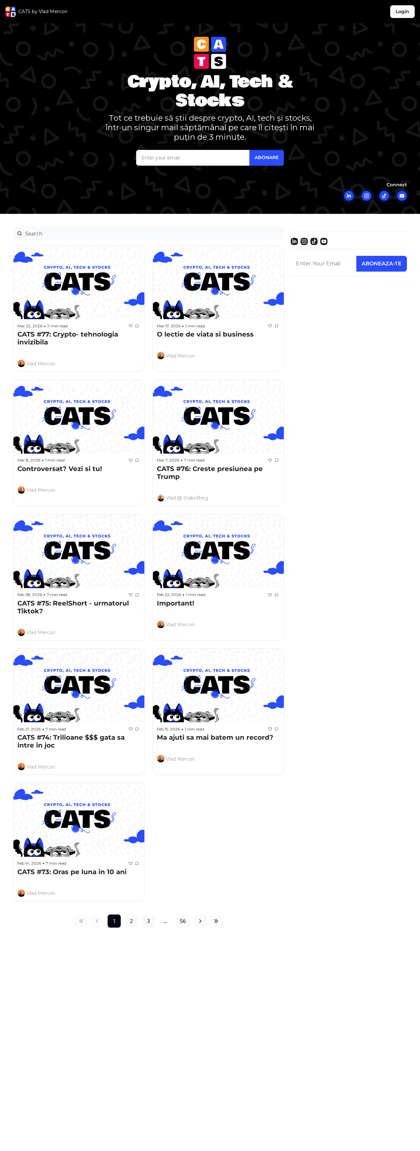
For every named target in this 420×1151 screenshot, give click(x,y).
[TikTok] (384, 196)
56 (183, 921)
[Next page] (200, 921)
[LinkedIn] (349, 196)
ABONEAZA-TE (382, 263)
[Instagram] (366, 196)
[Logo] (10, 12)
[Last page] (215, 921)
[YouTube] (402, 196)
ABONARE (267, 157)
